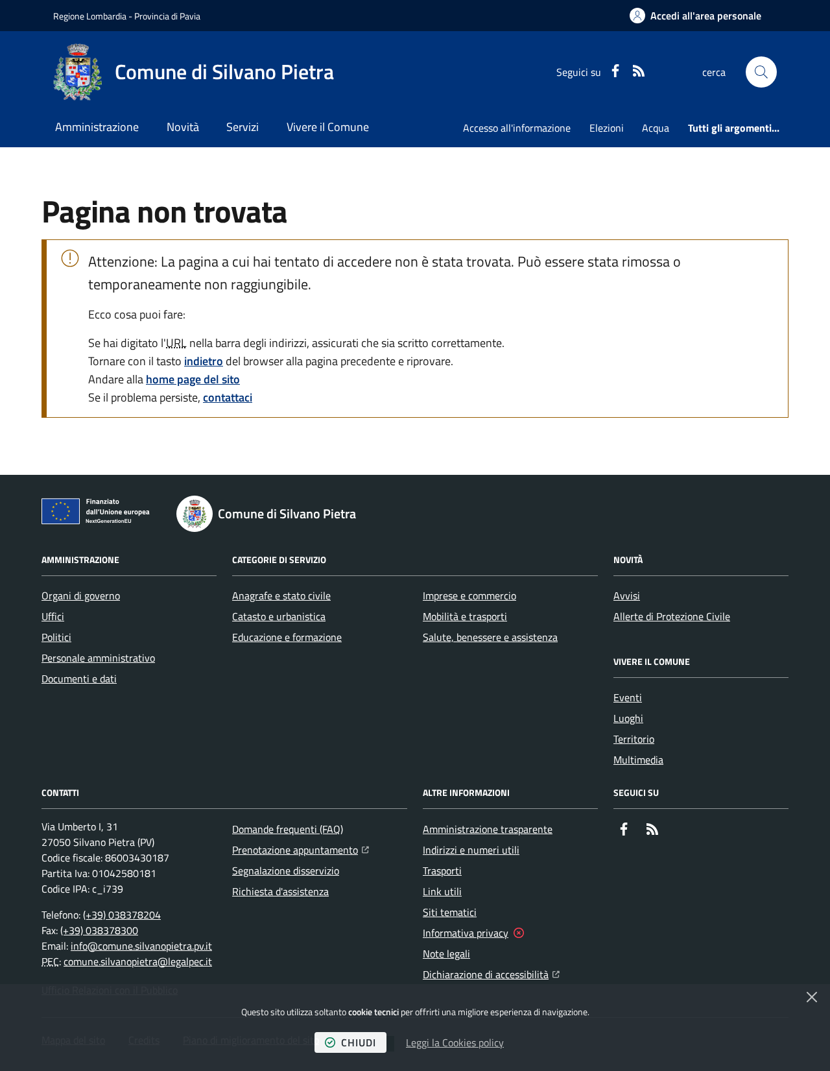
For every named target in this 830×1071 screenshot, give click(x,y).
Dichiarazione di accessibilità (491, 974)
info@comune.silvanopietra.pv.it (141, 946)
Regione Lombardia (89, 16)
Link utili (442, 891)
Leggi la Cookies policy (455, 1042)
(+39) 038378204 (122, 914)
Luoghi (628, 718)
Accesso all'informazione (517, 128)
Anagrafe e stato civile (281, 595)
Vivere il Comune (328, 127)
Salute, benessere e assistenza (490, 637)
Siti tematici (450, 912)
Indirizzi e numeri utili (471, 850)
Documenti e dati (79, 678)
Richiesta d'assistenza (280, 891)
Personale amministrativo (98, 658)
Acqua (655, 128)
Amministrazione (97, 127)
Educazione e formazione (287, 637)
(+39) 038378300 (99, 930)
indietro (203, 361)
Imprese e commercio (469, 595)
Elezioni (606, 128)
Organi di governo (81, 595)
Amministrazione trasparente (487, 829)
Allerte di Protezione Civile (671, 616)
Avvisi (626, 595)
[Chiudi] (812, 997)
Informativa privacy (465, 933)
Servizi (242, 127)
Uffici (53, 616)
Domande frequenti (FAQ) (287, 829)
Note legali (446, 953)
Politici (56, 637)
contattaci (227, 397)
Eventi (627, 697)
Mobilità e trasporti (465, 616)
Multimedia (638, 759)
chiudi (358, 1042)
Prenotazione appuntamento (300, 849)
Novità (183, 127)
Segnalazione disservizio (285, 870)
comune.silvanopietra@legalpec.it (138, 961)
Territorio (633, 739)
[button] (761, 72)
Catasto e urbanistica (279, 616)
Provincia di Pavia (167, 16)
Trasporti (442, 870)
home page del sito (193, 379)
